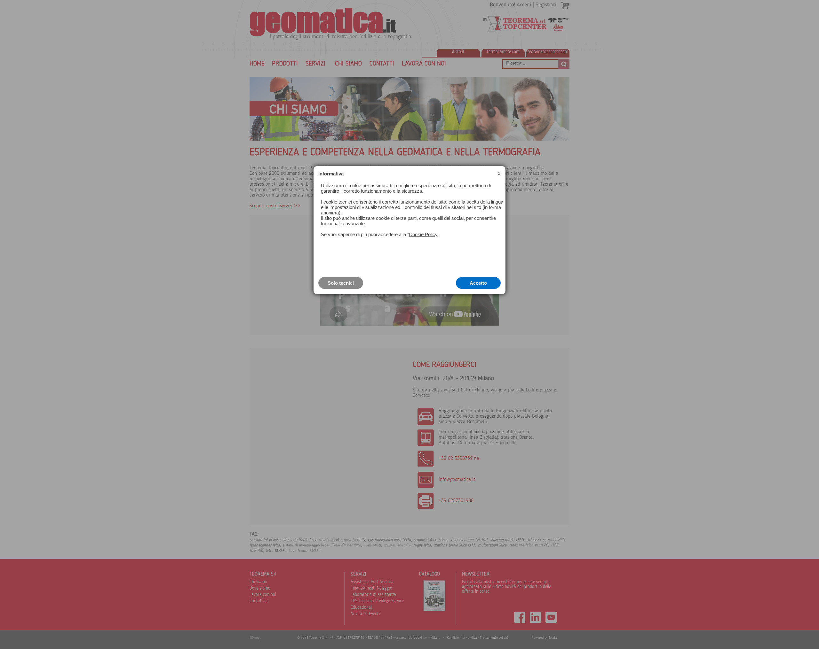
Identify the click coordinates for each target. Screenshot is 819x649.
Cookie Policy (423, 234)
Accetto (478, 283)
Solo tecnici (341, 283)
